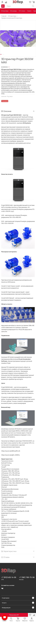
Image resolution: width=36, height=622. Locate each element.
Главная (3, 16)
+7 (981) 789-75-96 (27, 577)
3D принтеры (4, 11)
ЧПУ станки (22, 11)
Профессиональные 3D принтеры (11, 18)
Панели (29, 11)
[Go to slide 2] (2, 54)
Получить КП (14, 615)
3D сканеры (13, 11)
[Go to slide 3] (3, 54)
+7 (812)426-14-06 (8, 577)
